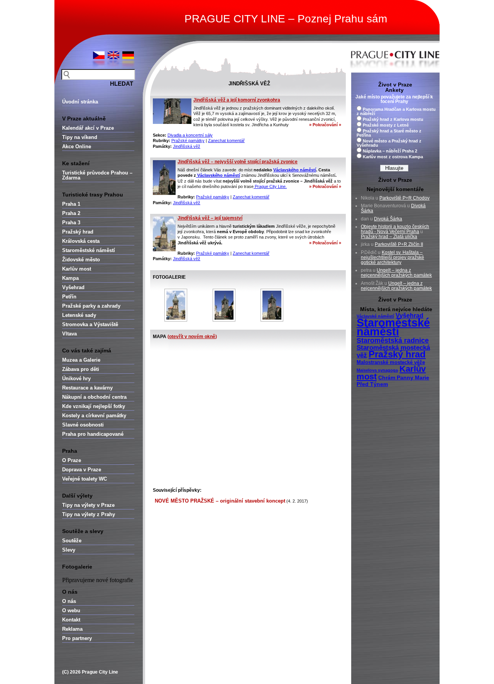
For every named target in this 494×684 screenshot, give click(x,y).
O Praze (71, 460)
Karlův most (76, 269)
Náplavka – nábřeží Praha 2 (390, 151)
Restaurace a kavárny (87, 388)
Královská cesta (81, 241)
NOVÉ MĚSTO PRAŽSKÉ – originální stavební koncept (220, 501)
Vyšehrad (73, 287)
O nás (69, 601)
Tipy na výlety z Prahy (88, 514)
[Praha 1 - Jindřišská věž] (176, 305)
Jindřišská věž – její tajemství (210, 218)
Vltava (69, 334)
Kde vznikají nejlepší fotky (93, 406)
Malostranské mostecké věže (391, 362)
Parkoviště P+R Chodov (404, 198)
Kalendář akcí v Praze (88, 128)
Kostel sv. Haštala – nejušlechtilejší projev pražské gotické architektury (392, 257)
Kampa (70, 278)
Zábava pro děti (80, 369)
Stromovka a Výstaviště (90, 324)
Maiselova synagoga (377, 370)
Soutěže (71, 540)
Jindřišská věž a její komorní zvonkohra (236, 100)
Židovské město (81, 259)
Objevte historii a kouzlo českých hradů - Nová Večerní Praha (395, 229)
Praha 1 (71, 204)
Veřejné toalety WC (84, 479)
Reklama (72, 629)
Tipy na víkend (79, 137)
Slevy (68, 550)
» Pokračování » (325, 124)
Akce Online (76, 146)
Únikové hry (76, 378)
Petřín (69, 297)
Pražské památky (188, 140)
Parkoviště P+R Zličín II (399, 244)
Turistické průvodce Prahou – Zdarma (97, 175)
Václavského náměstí (294, 170)
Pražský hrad (77, 232)
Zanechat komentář (226, 140)
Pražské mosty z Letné (386, 125)
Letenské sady (79, 315)
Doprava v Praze (81, 469)
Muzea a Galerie (81, 360)
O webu (71, 610)
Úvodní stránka (80, 102)
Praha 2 (71, 213)
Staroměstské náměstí (88, 250)
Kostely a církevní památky (94, 415)
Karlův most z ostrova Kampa (393, 156)
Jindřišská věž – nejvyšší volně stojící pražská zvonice (238, 161)
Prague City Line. (270, 186)
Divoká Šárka (388, 219)
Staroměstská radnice (393, 340)
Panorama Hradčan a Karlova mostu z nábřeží (396, 111)
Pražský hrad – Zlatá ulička (389, 236)
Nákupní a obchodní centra (94, 397)
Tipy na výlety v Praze (88, 505)
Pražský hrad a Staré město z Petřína (389, 133)
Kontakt (71, 620)
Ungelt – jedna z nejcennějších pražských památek (396, 273)
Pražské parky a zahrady (91, 306)
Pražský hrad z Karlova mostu (393, 119)
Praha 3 (71, 222)
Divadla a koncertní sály (190, 135)
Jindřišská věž (186, 146)
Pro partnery (77, 638)
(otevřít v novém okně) (192, 336)
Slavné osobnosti (83, 425)
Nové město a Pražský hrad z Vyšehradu (389, 143)
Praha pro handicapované (93, 434)
